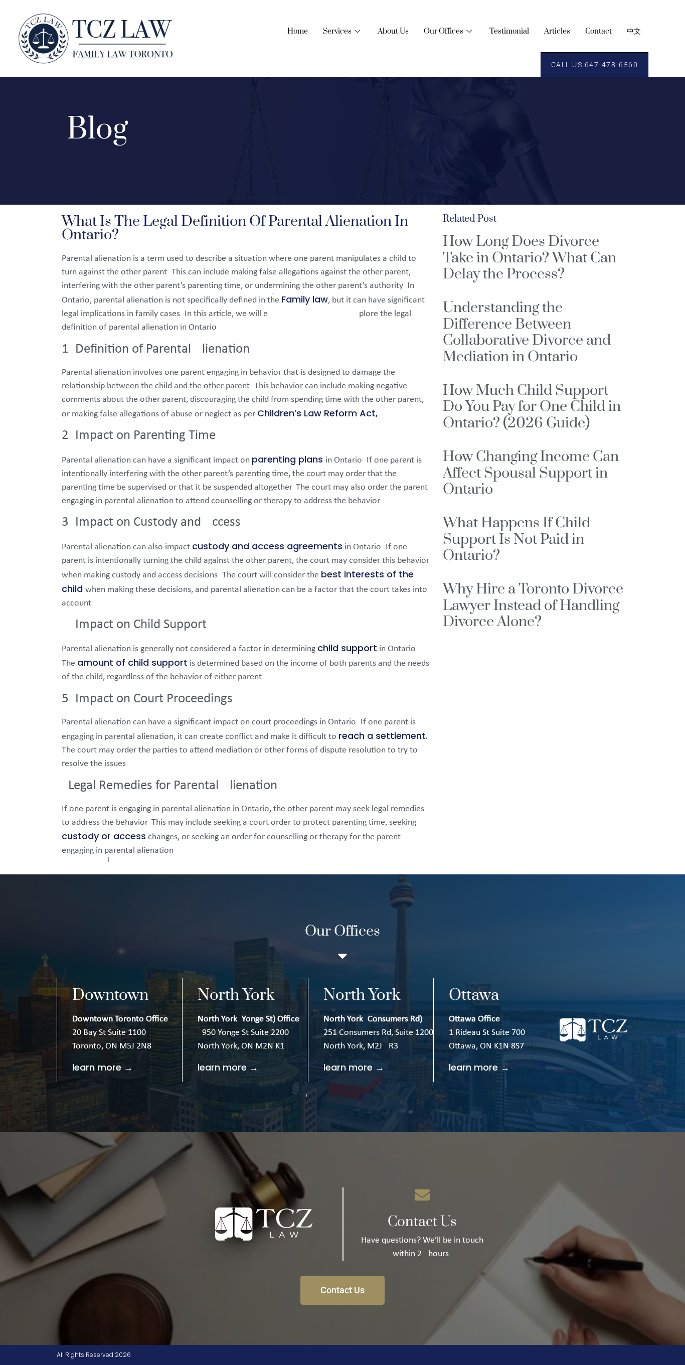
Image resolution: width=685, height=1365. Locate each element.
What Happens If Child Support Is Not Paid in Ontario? (516, 539)
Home (297, 31)
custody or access (104, 836)
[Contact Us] (422, 1194)
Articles (557, 31)
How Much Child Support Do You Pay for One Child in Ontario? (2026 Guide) (532, 406)
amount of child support (132, 662)
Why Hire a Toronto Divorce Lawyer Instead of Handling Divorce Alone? (533, 605)
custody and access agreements (267, 546)
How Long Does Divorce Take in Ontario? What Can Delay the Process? (529, 257)
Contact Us (422, 1222)
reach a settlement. (383, 735)
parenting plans (288, 459)
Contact (598, 31)
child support (347, 648)
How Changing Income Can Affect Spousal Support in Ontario (531, 473)
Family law (304, 299)
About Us (393, 31)
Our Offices (443, 31)
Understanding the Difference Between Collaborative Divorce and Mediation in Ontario (527, 332)
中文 (634, 31)
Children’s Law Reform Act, (317, 413)
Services (337, 31)
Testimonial (509, 31)
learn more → (102, 1067)
